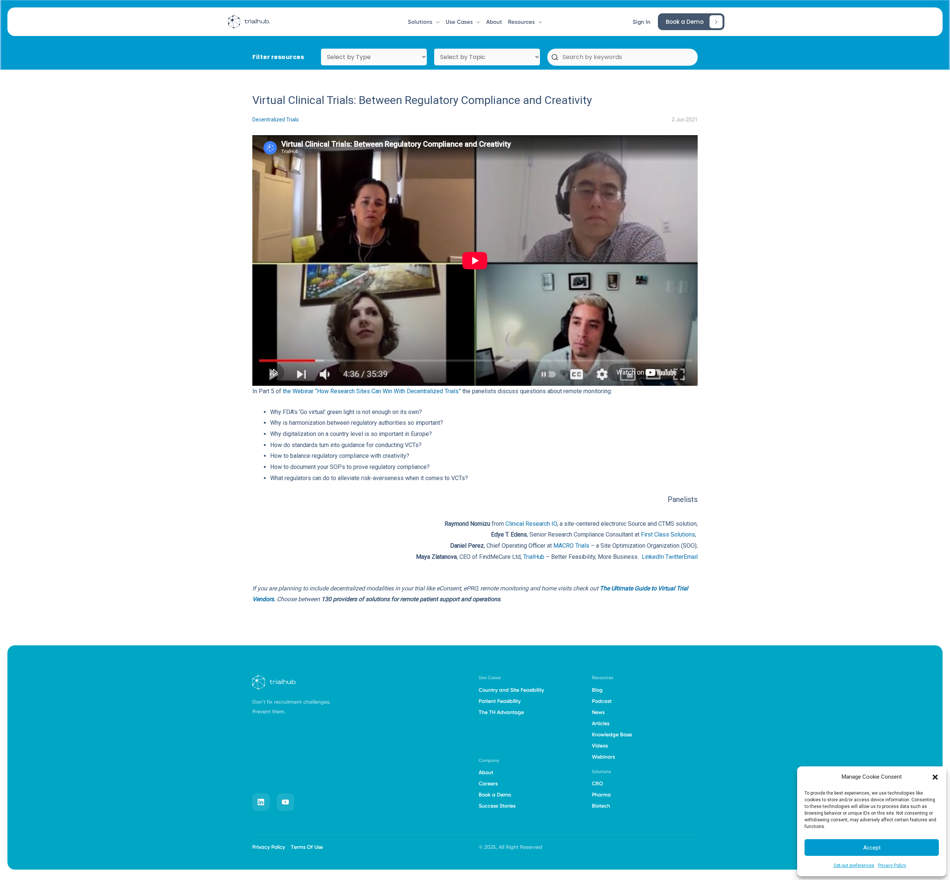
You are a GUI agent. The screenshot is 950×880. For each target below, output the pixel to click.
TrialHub (533, 556)
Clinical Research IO (531, 523)
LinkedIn (653, 556)
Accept (872, 847)
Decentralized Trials (275, 120)
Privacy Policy (892, 865)
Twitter (674, 556)
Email (691, 556)
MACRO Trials (571, 545)
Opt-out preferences (853, 865)
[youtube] (285, 802)
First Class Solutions (668, 534)
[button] (935, 777)
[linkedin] (260, 802)
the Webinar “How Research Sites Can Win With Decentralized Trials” (372, 391)
